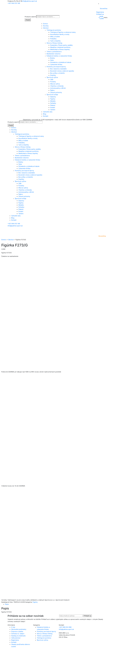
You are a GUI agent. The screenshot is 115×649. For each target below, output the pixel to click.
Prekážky (53, 39)
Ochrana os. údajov (17, 633)
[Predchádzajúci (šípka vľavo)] (3, 324)
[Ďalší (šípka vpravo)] (112, 324)
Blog (44, 114)
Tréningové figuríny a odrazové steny (63, 32)
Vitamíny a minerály (57, 86)
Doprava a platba (17, 631)
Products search (30, 17)
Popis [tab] (7, 604)
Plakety (52, 105)
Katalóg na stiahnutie (18, 636)
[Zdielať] (109, 2)
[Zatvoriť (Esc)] (113, 2)
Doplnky (53, 75)
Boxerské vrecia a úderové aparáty (62, 71)
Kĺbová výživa (55, 84)
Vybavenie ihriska (56, 64)
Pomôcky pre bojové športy (56, 67)
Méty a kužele (55, 36)
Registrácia (100, 12)
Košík (101, 16)
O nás (13, 627)
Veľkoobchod (15, 638)
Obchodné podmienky (18, 629)
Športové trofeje (52, 94)
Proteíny (53, 82)
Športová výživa (52, 77)
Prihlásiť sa (100, 14)
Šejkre (52, 90)
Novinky (46, 26)
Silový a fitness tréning (54, 43)
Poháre (52, 107)
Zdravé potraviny (56, 92)
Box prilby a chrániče (57, 73)
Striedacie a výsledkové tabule (60, 62)
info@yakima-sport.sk (15, 226)
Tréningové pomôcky (54, 30)
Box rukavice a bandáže (58, 69)
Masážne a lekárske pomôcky (60, 47)
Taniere (52, 109)
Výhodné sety (47, 112)
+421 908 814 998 (65, 627)
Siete (52, 60)
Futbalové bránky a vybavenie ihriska (59, 56)
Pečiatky (53, 103)
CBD (51, 79)
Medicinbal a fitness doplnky (60, 49)
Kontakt (45, 116)
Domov (45, 24)
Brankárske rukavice (53, 54)
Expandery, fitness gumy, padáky (61, 45)
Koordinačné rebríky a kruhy (59, 34)
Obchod (45, 28)
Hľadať (27, 20)
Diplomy (53, 97)
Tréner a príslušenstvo (54, 51)
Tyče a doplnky (55, 41)
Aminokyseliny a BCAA (58, 88)
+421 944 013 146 (14, 223)
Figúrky (52, 99)
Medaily (53, 101)
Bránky (52, 58)
